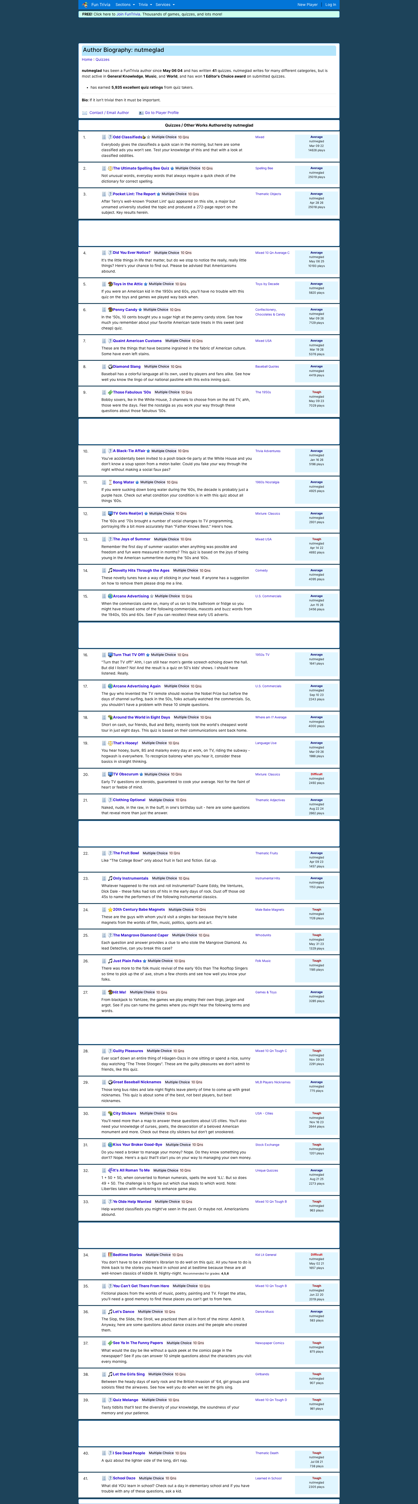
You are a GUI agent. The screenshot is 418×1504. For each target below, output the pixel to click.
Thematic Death (267, 1453)
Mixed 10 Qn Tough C (271, 1051)
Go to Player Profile (162, 112)
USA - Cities (264, 1113)
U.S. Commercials (268, 596)
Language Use (265, 743)
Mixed (259, 137)
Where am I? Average (271, 717)
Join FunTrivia (128, 14)
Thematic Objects (268, 194)
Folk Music (263, 961)
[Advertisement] (209, 29)
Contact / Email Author (109, 112)
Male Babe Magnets (269, 909)
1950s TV (262, 654)
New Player (308, 4)
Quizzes (103, 59)
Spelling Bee (264, 168)
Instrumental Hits (267, 878)
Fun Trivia (99, 4)
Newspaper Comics (269, 1343)
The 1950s (263, 392)
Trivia (143, 4)
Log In (330, 4)
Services (164, 4)
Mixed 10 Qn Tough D (271, 1400)
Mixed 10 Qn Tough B (271, 1201)
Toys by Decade (267, 284)
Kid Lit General (265, 1254)
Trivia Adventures (268, 451)
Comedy (261, 570)
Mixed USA (263, 341)
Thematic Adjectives (270, 800)
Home (87, 59)
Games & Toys (266, 992)
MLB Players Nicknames (273, 1082)
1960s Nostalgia (267, 482)
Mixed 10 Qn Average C (272, 252)
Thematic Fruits (266, 853)
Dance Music (264, 1311)
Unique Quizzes (266, 1170)
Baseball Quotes (267, 366)
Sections (124, 4)
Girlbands (262, 1374)
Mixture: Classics (267, 513)
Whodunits (263, 935)
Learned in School (268, 1478)
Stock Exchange (267, 1144)
